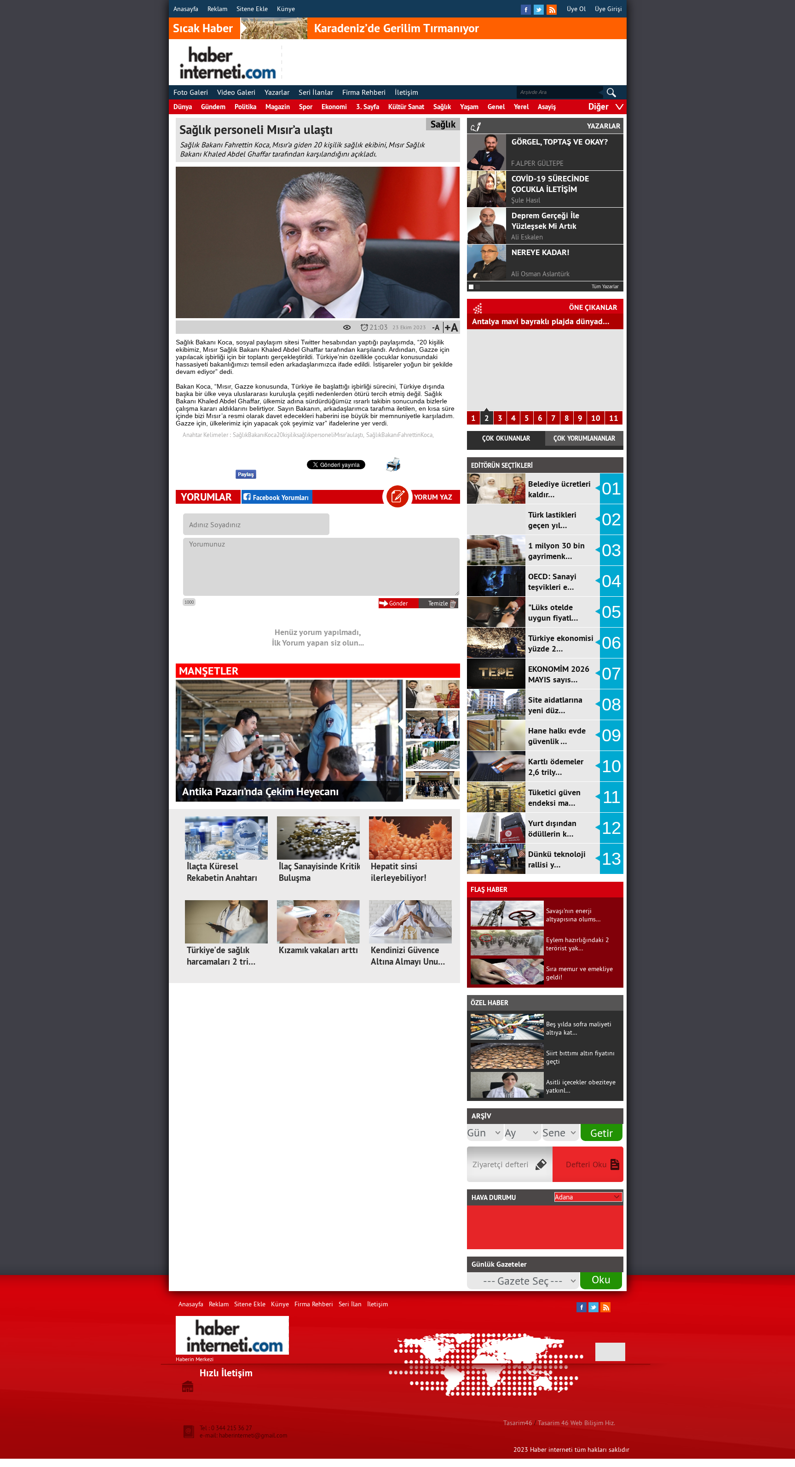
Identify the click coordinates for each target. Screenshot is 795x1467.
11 (613, 418)
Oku (601, 1279)
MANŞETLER (208, 671)
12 (611, 828)
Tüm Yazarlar (605, 286)
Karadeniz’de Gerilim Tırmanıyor (396, 28)
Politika (245, 106)
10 (595, 418)
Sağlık (442, 106)
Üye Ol (576, 9)
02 (611, 519)
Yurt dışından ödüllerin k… (552, 828)
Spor (305, 106)
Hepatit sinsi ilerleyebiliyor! (398, 872)
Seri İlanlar (316, 92)
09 (611, 735)
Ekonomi (334, 106)
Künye (286, 9)
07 (611, 673)
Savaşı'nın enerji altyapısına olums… (573, 915)
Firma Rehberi (364, 92)
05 (611, 612)
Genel (496, 106)
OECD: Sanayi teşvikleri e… (552, 581)
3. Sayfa (367, 106)
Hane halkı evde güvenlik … (557, 735)
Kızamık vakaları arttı (318, 950)
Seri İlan (350, 1304)
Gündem (213, 106)
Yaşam (469, 106)
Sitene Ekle (252, 9)
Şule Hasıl (525, 200)
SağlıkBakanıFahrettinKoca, (400, 434)
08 (611, 704)
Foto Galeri (190, 92)
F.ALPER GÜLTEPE (537, 163)
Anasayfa (185, 9)
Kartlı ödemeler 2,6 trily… (555, 766)
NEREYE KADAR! (540, 252)
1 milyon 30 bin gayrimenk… (556, 550)
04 (611, 581)
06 (611, 642)
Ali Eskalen (527, 237)
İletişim (406, 92)
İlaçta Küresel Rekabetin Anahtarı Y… (222, 878)
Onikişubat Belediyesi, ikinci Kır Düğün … (277, 791)
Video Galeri (236, 92)
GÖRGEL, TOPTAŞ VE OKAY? (560, 141)
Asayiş (547, 106)
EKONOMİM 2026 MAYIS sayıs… (558, 674)
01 (611, 488)
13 (611, 858)
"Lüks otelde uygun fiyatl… (553, 612)
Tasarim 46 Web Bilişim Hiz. (576, 1423)
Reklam (217, 9)
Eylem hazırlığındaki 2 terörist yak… (577, 944)
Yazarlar (277, 92)
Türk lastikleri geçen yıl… (552, 519)
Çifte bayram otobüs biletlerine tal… (536, 321)
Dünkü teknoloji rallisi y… (557, 859)
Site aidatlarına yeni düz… (555, 705)
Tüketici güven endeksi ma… (554, 797)
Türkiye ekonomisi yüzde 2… (560, 643)
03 (611, 550)
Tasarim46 (517, 1423)
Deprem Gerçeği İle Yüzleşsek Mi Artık (545, 220)
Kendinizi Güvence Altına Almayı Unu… (408, 955)
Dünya (182, 106)
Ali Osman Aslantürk (540, 273)
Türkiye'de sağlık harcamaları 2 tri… (221, 955)
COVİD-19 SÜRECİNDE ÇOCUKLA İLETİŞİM (550, 183)
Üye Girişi (608, 9)
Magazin (277, 106)
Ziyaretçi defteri (500, 1164)
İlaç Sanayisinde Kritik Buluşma (319, 872)
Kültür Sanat (406, 106)
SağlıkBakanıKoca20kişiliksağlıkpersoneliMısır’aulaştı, (298, 434)
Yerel (521, 106)
